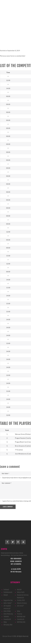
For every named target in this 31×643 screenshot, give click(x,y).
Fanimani (6, 590)
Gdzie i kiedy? (8, 603)
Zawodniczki (7, 619)
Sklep (18, 611)
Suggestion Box (8, 600)
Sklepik (6, 595)
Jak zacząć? (20, 606)
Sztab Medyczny (8, 614)
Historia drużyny (22, 603)
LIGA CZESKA (7, 611)
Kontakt (19, 590)
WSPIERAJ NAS (21, 617)
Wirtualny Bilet (8, 625)
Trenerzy (19, 614)
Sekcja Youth (20, 592)
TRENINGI (6, 617)
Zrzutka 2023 (21, 600)
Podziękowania (8, 592)
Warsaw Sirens (6, 636)
